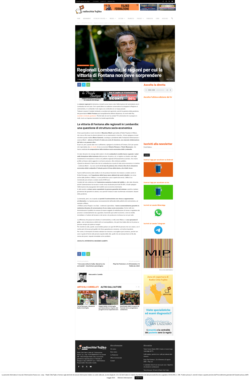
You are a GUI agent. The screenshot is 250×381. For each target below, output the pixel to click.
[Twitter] (169, 1)
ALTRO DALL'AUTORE (111, 287)
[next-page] (139, 287)
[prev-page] (136, 287)
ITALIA (91, 65)
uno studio (93, 147)
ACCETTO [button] (139, 378)
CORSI (157, 18)
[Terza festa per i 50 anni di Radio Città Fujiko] (87, 297)
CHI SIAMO (96, 1)
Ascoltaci (165, 18)
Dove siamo (113, 352)
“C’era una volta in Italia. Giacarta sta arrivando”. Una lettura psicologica (91, 265)
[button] (172, 18)
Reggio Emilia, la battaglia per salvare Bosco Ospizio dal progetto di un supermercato (108, 307)
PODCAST (139, 18)
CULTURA (120, 18)
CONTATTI (103, 1)
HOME (78, 18)
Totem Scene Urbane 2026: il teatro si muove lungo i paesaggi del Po (158, 350)
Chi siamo (113, 349)
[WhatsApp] (88, 85)
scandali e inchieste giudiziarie (86, 116)
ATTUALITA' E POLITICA (87, 23)
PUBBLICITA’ (149, 18)
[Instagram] (166, 1)
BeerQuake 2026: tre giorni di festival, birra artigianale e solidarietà (129, 307)
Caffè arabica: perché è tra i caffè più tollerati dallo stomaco (158, 355)
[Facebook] (163, 1)
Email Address (148, 147)
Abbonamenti (87, 18)
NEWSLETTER (111, 1)
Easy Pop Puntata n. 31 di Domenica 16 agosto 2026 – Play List (157, 360)
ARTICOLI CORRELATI (88, 287)
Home (78, 23)
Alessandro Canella (84, 79)
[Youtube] (172, 1)
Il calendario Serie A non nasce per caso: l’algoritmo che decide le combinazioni (158, 366)
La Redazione (114, 355)
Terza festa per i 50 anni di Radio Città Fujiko (86, 307)
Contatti (112, 360)
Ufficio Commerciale (116, 358)
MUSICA (112, 18)
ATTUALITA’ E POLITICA (99, 18)
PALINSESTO (131, 18)
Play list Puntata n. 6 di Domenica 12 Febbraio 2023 (126, 265)
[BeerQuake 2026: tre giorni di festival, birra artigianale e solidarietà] (130, 297)
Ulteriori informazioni (125, 378)
